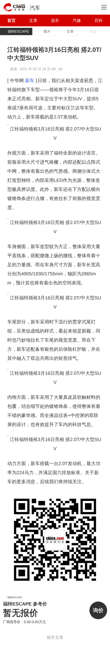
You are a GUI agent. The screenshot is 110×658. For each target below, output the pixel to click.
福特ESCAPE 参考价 (25, 604)
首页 (11, 20)
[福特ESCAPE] (14, 597)
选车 (55, 20)
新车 (29, 80)
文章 (33, 20)
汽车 (35, 8)
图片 (47, 31)
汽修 (77, 20)
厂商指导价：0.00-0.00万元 (24, 622)
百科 (98, 20)
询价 (98, 610)
